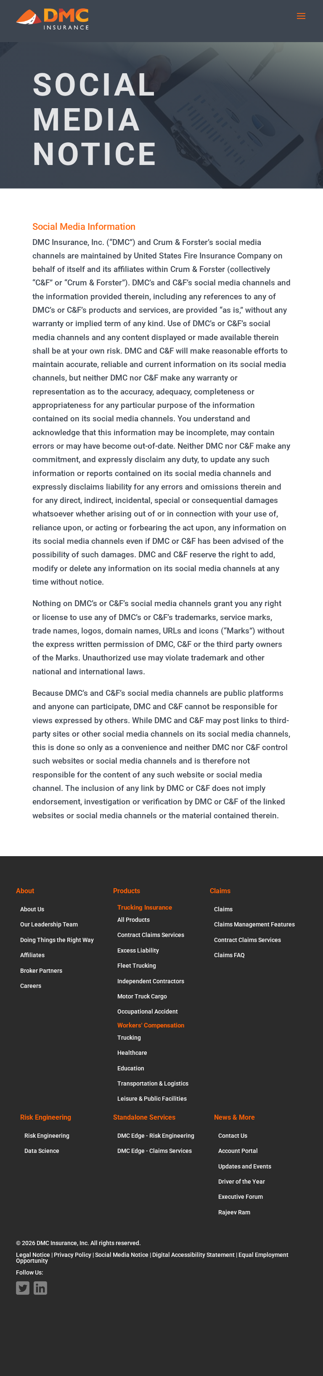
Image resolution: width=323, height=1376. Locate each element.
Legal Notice (33, 1254)
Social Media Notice (121, 1254)
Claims (223, 909)
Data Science (41, 1150)
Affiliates (32, 955)
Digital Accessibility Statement (193, 1254)
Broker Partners (41, 970)
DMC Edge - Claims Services (154, 1150)
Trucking (129, 1037)
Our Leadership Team (49, 924)
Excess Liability (138, 950)
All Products (133, 919)
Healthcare (132, 1052)
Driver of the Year (241, 1181)
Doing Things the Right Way (57, 940)
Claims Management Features (254, 924)
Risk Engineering (46, 1135)
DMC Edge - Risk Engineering (155, 1135)
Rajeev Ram (234, 1212)
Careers (30, 985)
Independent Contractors (150, 981)
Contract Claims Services (150, 935)
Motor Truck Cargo (142, 996)
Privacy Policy (72, 1254)
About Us (32, 909)
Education (130, 1068)
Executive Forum (240, 1196)
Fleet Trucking (136, 965)
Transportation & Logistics (152, 1083)
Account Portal (238, 1150)
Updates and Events (244, 1166)
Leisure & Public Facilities (152, 1098)
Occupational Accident (147, 1011)
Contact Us (232, 1135)
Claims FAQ (229, 955)
